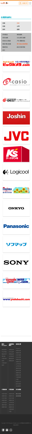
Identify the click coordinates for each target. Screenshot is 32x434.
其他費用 (18, 386)
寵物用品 (5, 47)
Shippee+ (18, 348)
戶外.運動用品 (21, 41)
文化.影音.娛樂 (21, 37)
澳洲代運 (18, 370)
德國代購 (18, 372)
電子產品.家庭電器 (22, 44)
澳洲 (3, 29)
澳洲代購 (18, 368)
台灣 (18, 26)
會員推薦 (18, 396)
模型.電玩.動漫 (6, 44)
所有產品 (5, 34)
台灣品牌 (11, 356)
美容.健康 (5, 37)
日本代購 (18, 355)
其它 (3, 50)
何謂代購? (4, 393)
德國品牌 (11, 360)
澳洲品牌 (11, 358)
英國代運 (18, 361)
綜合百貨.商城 (21, 47)
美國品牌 (11, 349)
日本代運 (18, 357)
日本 (18, 23)
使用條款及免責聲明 (24, 423)
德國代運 (18, 375)
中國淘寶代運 (18, 378)
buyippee (4, 3)
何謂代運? (11, 393)
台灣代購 (18, 364)
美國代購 (18, 350)
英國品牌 (11, 354)
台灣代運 (18, 366)
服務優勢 (4, 349)
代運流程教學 (4, 364)
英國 (3, 26)
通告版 (3, 356)
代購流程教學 (4, 359)
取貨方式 (18, 381)
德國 (18, 29)
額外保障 (18, 384)
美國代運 (18, 352)
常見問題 (4, 351)
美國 (3, 23)
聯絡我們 (4, 354)
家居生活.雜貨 (6, 41)
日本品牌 (11, 351)
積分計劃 (18, 393)
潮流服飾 (19, 34)
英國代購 (18, 359)
